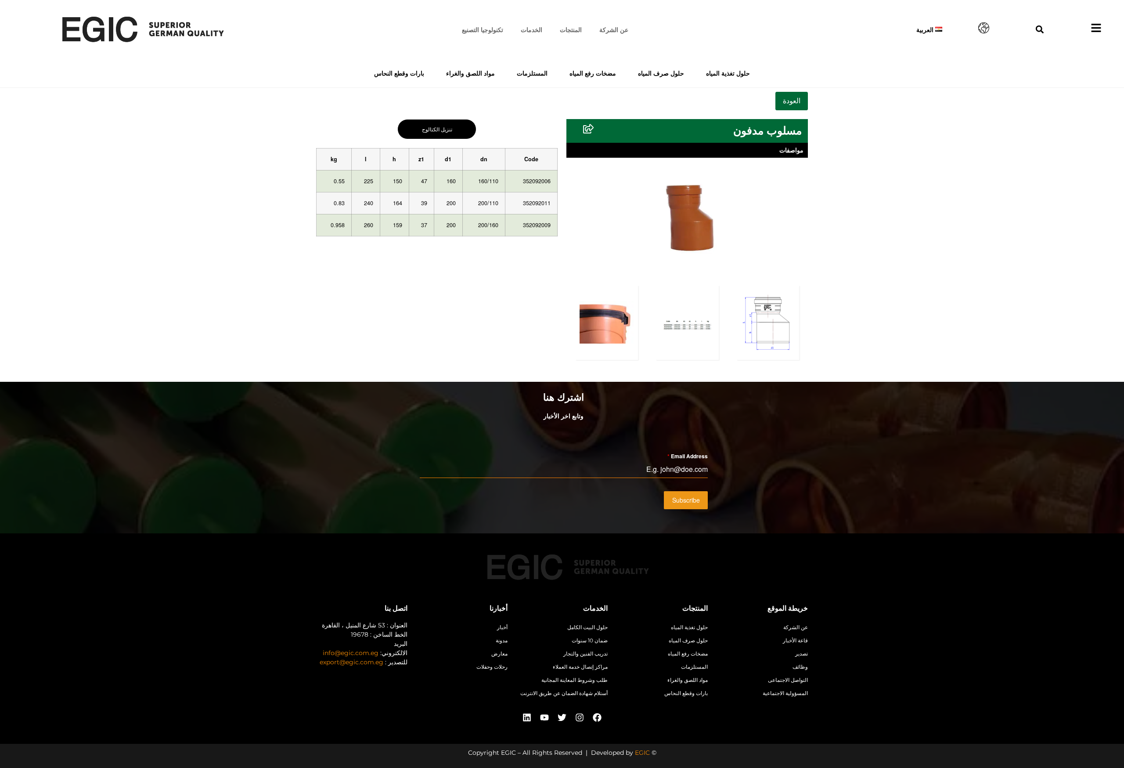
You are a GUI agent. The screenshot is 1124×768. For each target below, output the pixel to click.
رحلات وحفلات (492, 666)
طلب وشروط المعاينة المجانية (574, 680)
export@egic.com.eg (351, 662)
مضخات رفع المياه (592, 73)
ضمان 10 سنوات (590, 640)
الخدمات (531, 29)
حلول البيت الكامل (587, 627)
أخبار (502, 627)
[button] (1040, 29)
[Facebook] (597, 717)
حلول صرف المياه (661, 73)
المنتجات (571, 29)
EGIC (642, 753)
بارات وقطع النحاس (399, 73)
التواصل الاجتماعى (788, 680)
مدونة (502, 640)
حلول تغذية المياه (728, 73)
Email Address (687, 456)
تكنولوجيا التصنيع (482, 29)
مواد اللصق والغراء (470, 73)
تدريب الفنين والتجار (585, 653)
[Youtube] (544, 717)
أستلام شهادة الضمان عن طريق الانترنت (564, 693)
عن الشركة (613, 29)
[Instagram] (579, 717)
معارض (499, 653)
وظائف (800, 666)
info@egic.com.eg (350, 653)
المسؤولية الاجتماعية (785, 693)
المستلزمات (532, 73)
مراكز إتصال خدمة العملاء (580, 666)
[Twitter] (562, 717)
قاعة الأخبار (795, 640)
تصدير (801, 653)
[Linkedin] (527, 717)
